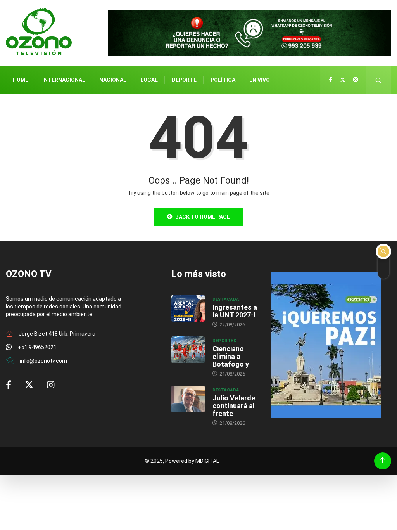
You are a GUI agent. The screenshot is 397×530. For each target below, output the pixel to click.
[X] (342, 80)
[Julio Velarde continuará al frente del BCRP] (188, 399)
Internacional (63, 80)
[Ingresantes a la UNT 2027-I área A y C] (188, 308)
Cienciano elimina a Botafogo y (230, 356)
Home (20, 80)
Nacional (112, 80)
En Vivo (259, 80)
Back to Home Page (202, 217)
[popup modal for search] (378, 80)
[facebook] (330, 80)
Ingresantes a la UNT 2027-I (234, 311)
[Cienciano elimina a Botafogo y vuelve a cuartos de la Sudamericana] (188, 349)
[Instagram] (355, 80)
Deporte (184, 80)
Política (223, 80)
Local (149, 80)
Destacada (225, 299)
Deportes (224, 340)
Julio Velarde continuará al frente (233, 405)
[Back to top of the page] (382, 460)
